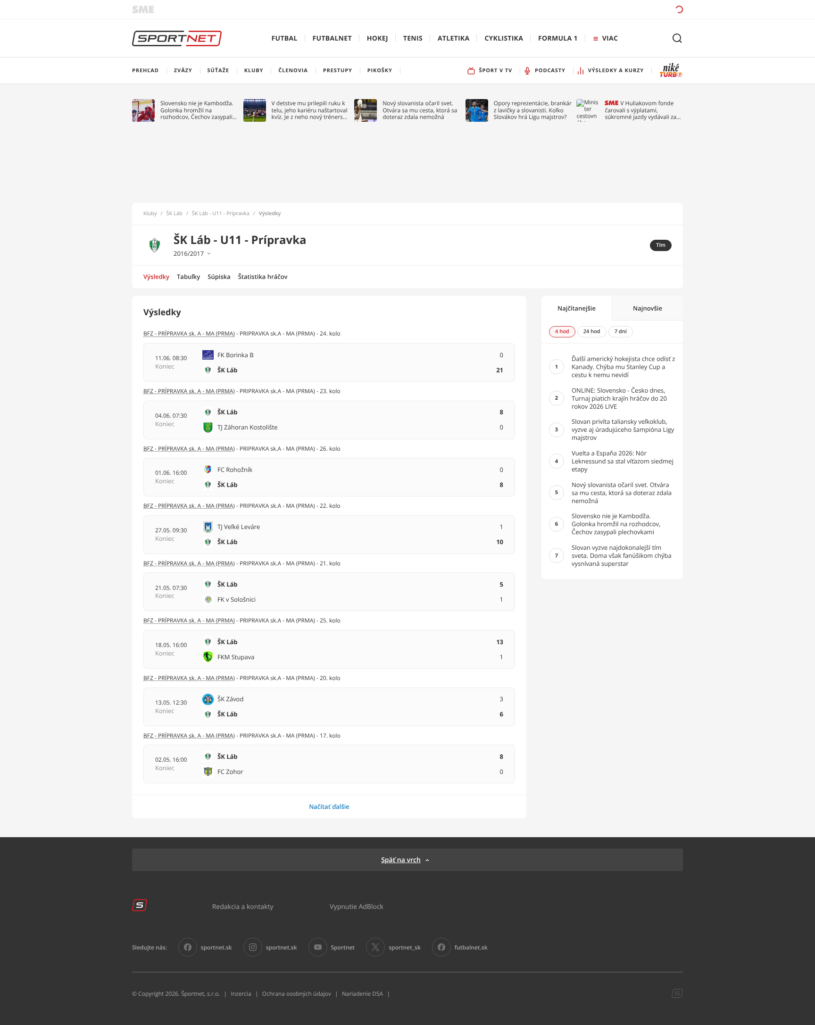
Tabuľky (188, 276)
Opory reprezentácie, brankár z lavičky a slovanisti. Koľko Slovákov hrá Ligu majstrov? (533, 110)
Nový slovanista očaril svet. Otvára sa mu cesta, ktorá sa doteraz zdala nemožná (420, 110)
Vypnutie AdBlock (356, 906)
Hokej (377, 38)
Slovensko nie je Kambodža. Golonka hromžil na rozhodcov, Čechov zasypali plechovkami (196, 110)
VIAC (610, 38)
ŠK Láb (174, 213)
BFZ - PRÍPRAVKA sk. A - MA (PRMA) (189, 333)
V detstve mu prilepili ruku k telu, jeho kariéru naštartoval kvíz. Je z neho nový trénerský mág (310, 110)
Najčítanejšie (576, 308)
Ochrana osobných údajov (296, 994)
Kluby (150, 213)
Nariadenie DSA (362, 994)
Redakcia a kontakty (243, 906)
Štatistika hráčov (263, 276)
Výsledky (156, 276)
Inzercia (241, 994)
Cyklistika (503, 38)
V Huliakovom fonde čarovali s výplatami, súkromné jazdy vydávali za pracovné (640, 110)
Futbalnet (332, 38)
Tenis (413, 38)
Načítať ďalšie (329, 806)
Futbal (285, 38)
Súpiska (219, 276)
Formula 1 (558, 38)
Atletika (453, 38)
